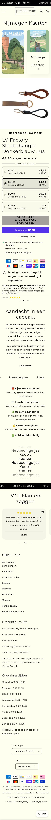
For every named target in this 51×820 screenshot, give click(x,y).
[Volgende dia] (30, 300)
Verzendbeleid (38, 797)
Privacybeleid (42, 793)
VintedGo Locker (11, 577)
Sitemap (6, 588)
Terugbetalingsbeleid (24, 793)
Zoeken (6, 583)
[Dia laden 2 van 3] (25, 300)
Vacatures (7, 571)
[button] (3, 11)
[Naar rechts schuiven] (32, 543)
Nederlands (24, 766)
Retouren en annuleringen (9, 564)
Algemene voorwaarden (19, 797)
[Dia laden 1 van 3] (23, 300)
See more (25, 365)
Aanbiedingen (9, 605)
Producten (7, 594)
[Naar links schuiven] (19, 543)
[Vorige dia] (20, 300)
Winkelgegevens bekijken (18, 252)
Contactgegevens (39, 801)
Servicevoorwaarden (13, 611)
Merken (6, 600)
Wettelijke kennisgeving (17, 801)
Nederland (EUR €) (24, 751)
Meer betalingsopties (25, 237)
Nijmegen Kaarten (38, 61)
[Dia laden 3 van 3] (28, 300)
